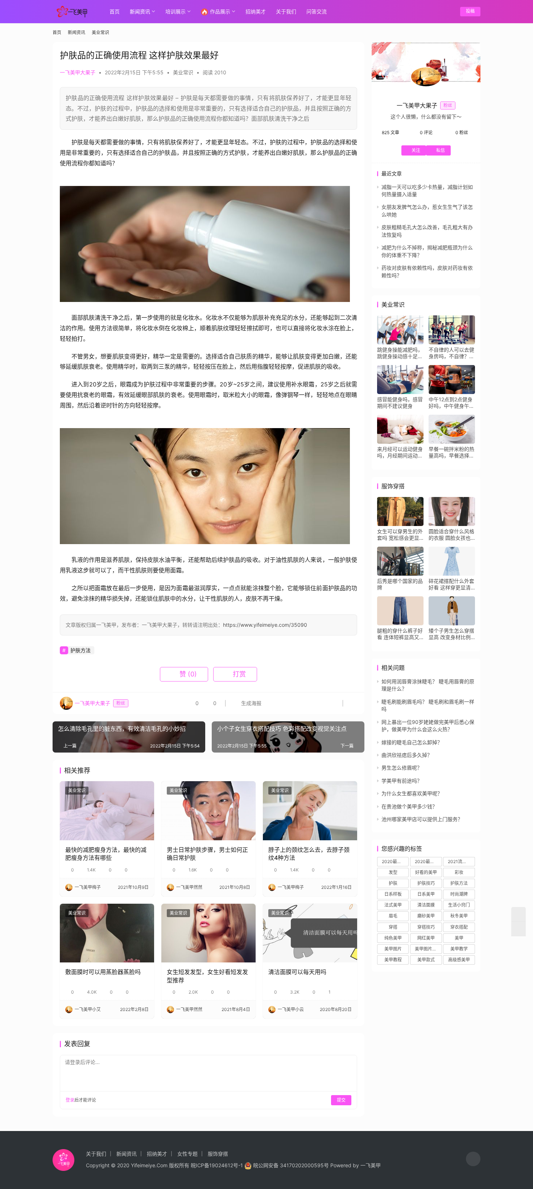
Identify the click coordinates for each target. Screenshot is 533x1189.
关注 (416, 150)
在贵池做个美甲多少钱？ (409, 806)
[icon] (473, 1160)
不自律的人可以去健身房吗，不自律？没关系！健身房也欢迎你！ (451, 353)
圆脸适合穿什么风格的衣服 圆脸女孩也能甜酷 (451, 534)
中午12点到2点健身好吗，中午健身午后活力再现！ (451, 402)
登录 (70, 1100)
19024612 (221, 1165)
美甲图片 (393, 949)
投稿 (470, 11)
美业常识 (183, 72)
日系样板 (393, 894)
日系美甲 (426, 894)
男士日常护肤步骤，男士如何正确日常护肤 (207, 853)
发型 (393, 872)
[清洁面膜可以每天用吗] (310, 933)
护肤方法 (80, 650)
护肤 (393, 883)
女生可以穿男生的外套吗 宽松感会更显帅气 (400, 534)
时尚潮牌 (459, 894)
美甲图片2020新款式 (428, 949)
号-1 (238, 1165)
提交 (341, 1100)
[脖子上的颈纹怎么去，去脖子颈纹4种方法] (310, 810)
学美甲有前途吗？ (401, 781)
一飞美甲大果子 (77, 72)
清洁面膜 (426, 905)
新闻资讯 (140, 11)
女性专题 (187, 1154)
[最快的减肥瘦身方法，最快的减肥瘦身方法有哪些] (107, 810)
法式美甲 (393, 905)
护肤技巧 (426, 883)
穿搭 (393, 927)
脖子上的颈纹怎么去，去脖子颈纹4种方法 (309, 853)
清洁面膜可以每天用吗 (297, 971)
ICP (200, 1165)
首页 (115, 11)
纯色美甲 (393, 938)
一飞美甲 (370, 1165)
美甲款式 (426, 959)
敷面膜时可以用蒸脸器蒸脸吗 (103, 971)
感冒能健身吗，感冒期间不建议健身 (400, 402)
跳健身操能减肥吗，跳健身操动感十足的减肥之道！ (400, 353)
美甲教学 (459, 949)
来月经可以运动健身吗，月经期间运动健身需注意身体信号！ (400, 452)
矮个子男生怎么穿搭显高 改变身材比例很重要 (451, 634)
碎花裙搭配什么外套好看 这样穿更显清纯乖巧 (451, 584)
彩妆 (459, 872)
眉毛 (393, 916)
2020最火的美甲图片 (428, 861)
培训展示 (175, 11)
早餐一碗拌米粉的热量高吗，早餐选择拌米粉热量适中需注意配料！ (451, 452)
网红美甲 (426, 938)
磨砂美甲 (426, 916)
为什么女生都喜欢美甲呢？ (411, 793)
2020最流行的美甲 (395, 861)
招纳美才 (255, 11)
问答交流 (316, 11)
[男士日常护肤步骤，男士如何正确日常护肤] (208, 810)
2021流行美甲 (461, 861)
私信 (440, 150)
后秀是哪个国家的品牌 (400, 584)
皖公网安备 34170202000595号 (291, 1165)
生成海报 (250, 703)
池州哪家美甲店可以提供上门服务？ (422, 819)
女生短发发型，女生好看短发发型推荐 (207, 975)
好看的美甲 (426, 872)
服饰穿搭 (218, 1154)
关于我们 (286, 11)
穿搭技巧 (426, 927)
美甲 (459, 938)
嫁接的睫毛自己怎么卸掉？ (411, 742)
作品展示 (220, 11)
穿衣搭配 (459, 927)
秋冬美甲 (459, 916)
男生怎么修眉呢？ (401, 768)
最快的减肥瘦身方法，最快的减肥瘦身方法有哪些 (105, 853)
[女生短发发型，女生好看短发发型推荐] (208, 933)
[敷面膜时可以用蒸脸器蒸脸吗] (107, 933)
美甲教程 (393, 959)
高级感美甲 (459, 959)
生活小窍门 (459, 905)
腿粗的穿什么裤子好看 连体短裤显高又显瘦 (400, 634)
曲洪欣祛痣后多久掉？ (406, 755)
